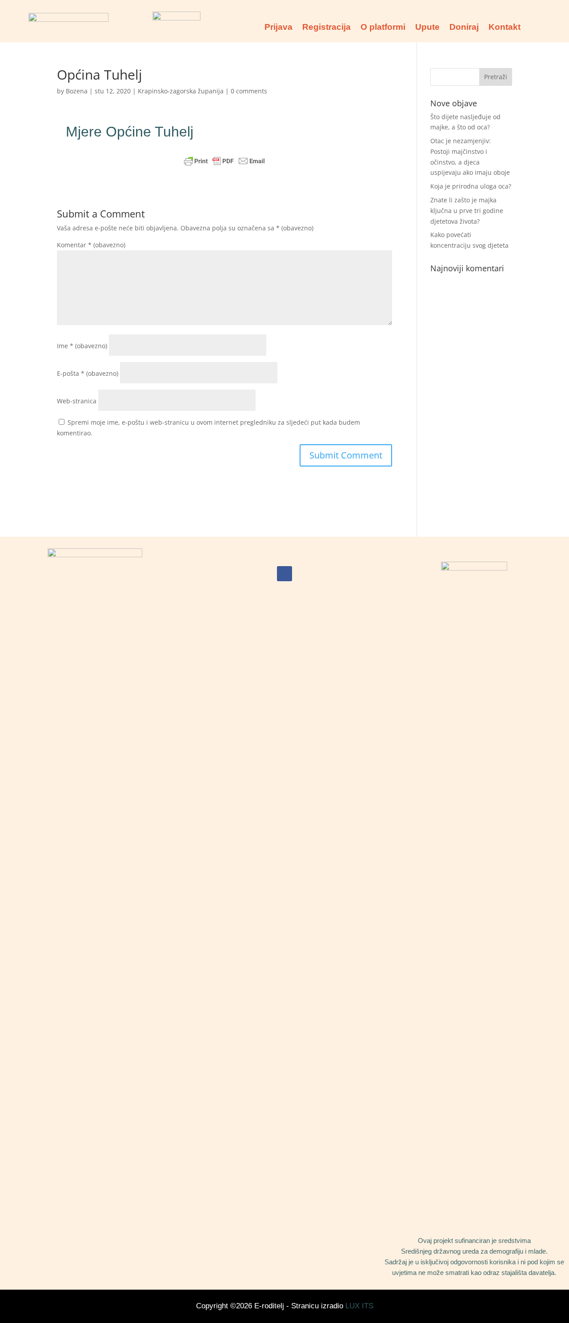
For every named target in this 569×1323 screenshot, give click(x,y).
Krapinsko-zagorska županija (181, 91)
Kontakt (505, 28)
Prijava (278, 28)
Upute (427, 28)
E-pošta (87, 373)
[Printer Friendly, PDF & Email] (224, 161)
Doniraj (464, 28)
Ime (82, 346)
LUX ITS (359, 1306)
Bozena (77, 91)
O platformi (383, 28)
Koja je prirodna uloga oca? (470, 186)
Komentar (91, 245)
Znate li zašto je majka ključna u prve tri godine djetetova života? (466, 210)
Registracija (326, 28)
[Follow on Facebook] (284, 573)
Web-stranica (76, 401)
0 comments (249, 91)
